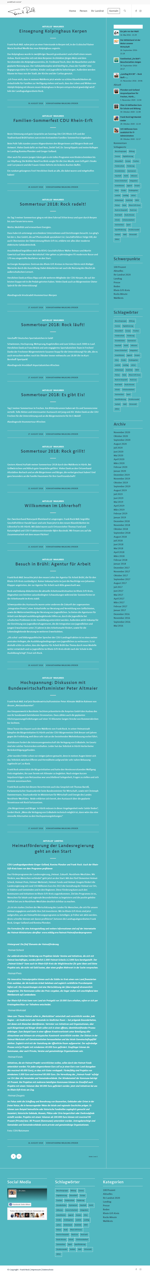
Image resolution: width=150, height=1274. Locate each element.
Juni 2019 (118, 498)
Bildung (131, 151)
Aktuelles (47, 27)
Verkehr (117, 234)
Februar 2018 (120, 560)
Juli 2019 (118, 494)
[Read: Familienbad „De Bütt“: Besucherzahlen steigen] (116, 60)
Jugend (129, 186)
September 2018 (122, 533)
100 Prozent (120, 267)
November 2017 (122, 572)
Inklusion (134, 176)
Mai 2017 (118, 595)
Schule (117, 220)
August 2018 (120, 537)
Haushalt (118, 176)
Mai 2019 (118, 502)
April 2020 (119, 459)
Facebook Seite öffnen (21, 1205)
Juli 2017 (118, 587)
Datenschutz (47, 1270)
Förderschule (119, 166)
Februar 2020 (120, 467)
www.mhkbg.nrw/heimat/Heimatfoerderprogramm (67, 933)
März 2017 (119, 602)
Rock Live (133, 210)
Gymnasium (132, 171)
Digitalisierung (128, 156)
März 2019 (119, 510)
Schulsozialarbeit (128, 220)
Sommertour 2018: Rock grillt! (53, 451)
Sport (128, 225)
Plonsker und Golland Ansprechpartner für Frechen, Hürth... (130, 93)
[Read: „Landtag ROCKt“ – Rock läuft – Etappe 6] (116, 75)
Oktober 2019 (121, 483)
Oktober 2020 (121, 436)
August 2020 (120, 444)
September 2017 (122, 579)
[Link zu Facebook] (136, 11)
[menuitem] (72, 11)
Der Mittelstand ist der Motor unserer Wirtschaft (130, 43)
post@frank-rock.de (14, 2)
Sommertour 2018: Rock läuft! (53, 325)
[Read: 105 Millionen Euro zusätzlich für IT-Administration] (116, 130)
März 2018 (119, 556)
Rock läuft (118, 215)
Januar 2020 (120, 471)
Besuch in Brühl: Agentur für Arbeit (53, 564)
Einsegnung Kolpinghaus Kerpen (53, 31)
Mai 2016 (118, 626)
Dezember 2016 (122, 614)
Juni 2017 (118, 591)
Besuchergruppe (120, 151)
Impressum (36, 1270)
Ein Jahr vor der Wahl (129, 32)
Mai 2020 (118, 456)
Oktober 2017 (121, 576)
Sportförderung (120, 230)
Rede (124, 205)
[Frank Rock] (21, 11)
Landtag (58, 841)
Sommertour (119, 225)
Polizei (117, 205)
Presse (117, 282)
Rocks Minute (129, 215)
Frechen (136, 161)
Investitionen (119, 186)
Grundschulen (120, 171)
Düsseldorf (119, 161)
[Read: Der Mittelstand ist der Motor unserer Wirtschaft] (116, 41)
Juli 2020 (118, 448)
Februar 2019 (120, 514)
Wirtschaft (133, 234)
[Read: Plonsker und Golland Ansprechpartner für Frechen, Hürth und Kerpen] (116, 91)
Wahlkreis (58, 27)
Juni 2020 (118, 452)
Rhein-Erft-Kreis (134, 205)
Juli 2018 (118, 541)
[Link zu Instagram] (140, 11)
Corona (117, 156)
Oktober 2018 (121, 529)
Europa (128, 161)
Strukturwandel (134, 230)
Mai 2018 (118, 548)
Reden (117, 286)
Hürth (126, 176)
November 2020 (122, 432)
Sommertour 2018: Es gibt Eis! (53, 395)
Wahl (125, 234)
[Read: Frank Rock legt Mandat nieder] (116, 118)
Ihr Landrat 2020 (122, 275)
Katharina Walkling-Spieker (64, 103)
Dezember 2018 (122, 521)
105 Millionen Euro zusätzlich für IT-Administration (128, 132)
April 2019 (119, 506)
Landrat (117, 195)
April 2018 (119, 552)
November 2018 (122, 525)
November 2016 (122, 618)
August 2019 (120, 490)
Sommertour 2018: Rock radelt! (53, 204)
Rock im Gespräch (121, 210)
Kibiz (117, 190)
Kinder (123, 190)
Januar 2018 (120, 564)
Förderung (130, 166)
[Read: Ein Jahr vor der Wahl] (116, 32)
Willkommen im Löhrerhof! (53, 506)
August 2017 (120, 583)
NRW (137, 200)
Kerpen (137, 186)
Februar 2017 (120, 606)
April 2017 (119, 599)
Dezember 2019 (122, 475)
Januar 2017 (120, 610)
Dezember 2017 (122, 568)
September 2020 (122, 440)
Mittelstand (119, 200)
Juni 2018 (118, 544)
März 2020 (119, 463)
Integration (134, 181)
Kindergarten (133, 190)
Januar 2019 (120, 517)
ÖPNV (117, 239)
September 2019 (122, 486)
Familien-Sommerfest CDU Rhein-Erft (53, 121)
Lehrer (133, 195)
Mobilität (129, 200)
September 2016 (122, 622)
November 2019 (122, 479)
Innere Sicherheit (121, 181)
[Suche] (125, 11)
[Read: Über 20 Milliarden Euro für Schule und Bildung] (116, 106)
